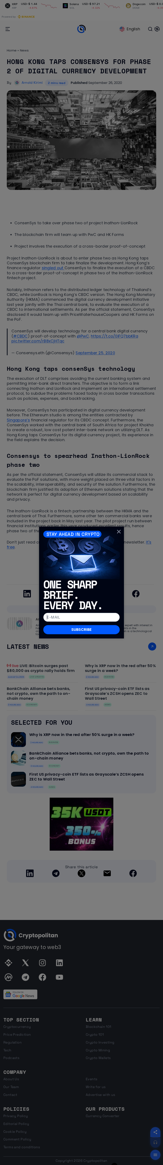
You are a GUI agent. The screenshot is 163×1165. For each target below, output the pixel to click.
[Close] (119, 532)
